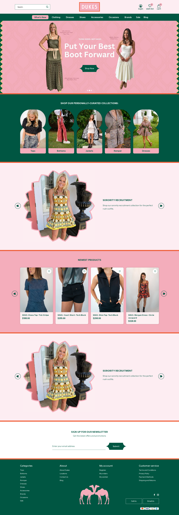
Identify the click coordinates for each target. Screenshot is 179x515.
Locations (63, 474)
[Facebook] (154, 495)
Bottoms (23, 474)
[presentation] (18, 206)
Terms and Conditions (147, 470)
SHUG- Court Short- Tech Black (72, 315)
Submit (116, 446)
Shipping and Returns (147, 480)
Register (102, 470)
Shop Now (89, 68)
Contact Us (64, 477)
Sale (21, 501)
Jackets (23, 477)
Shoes (22, 487)
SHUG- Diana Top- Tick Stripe (35, 315)
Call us (134, 501)
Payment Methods (146, 477)
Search (47, 7)
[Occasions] (59, 206)
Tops (22, 470)
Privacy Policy (144, 474)
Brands (23, 494)
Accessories (25, 491)
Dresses (23, 484)
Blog (61, 480)
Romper (23, 480)
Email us (150, 501)
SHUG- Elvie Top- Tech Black (105, 315)
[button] (87, 90)
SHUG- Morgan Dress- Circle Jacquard (141, 316)
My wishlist (103, 477)
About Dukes (65, 470)
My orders (103, 474)
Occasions (24, 497)
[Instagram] (158, 495)
